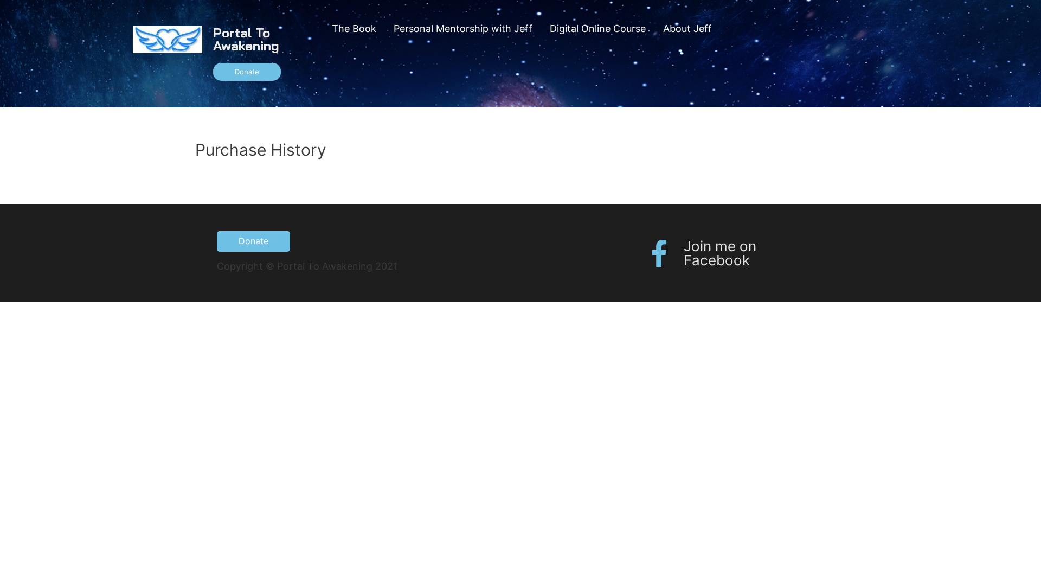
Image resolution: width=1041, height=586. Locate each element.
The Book (354, 28)
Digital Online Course (598, 28)
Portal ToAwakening (246, 39)
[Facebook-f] (659, 253)
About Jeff (687, 28)
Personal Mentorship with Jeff (463, 28)
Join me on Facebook (720, 253)
